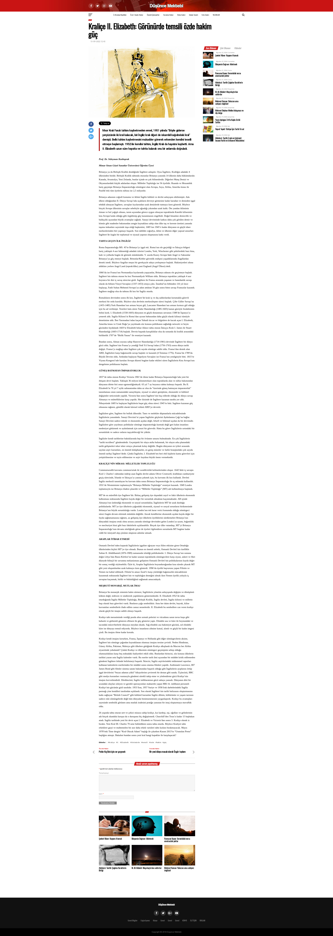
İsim (101, 794)
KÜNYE (184, 920)
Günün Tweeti (193, 14)
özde (152, 742)
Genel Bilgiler (132, 920)
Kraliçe (112, 742)
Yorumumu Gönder (108, 803)
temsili (145, 742)
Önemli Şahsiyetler (153, 14)
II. (118, 742)
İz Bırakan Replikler (120, 14)
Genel (163, 920)
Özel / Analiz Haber (136, 14)
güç (165, 742)
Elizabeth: (125, 742)
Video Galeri (181, 14)
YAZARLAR (216, 14)
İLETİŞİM (193, 920)
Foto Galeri (205, 14)
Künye (155, 920)
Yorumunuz (104, 773)
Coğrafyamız (145, 920)
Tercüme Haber (168, 14)
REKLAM (202, 920)
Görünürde (135, 742)
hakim (158, 742)
